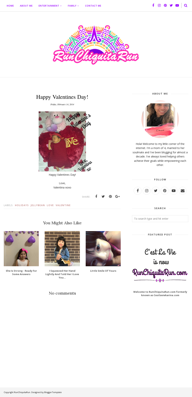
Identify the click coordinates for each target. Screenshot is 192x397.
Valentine (63, 205)
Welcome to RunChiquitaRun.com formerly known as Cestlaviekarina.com (160, 293)
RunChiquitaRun (22, 392)
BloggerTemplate (53, 392)
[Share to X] (103, 197)
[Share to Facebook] (96, 197)
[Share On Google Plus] (118, 197)
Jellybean (38, 205)
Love (50, 205)
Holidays (22, 205)
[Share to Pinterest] (110, 197)
